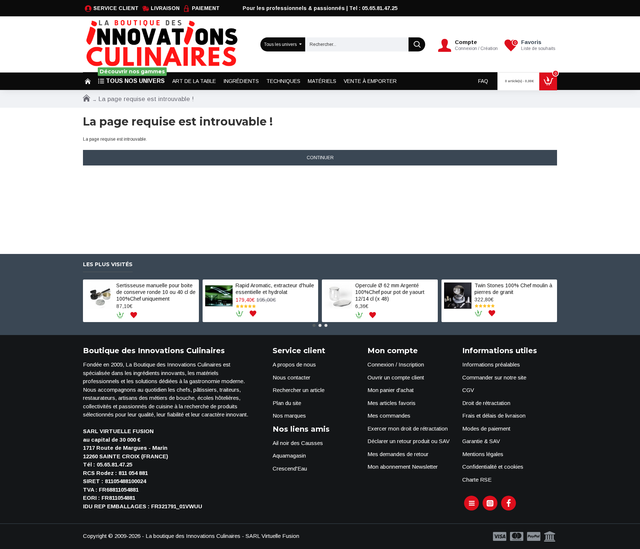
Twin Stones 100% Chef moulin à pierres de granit (513, 288)
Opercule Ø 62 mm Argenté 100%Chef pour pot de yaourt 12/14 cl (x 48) (389, 292)
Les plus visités (108, 264)
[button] (314, 325)
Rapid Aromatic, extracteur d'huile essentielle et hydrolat (275, 288)
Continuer (320, 157)
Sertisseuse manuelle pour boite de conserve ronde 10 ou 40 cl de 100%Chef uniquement (156, 292)
